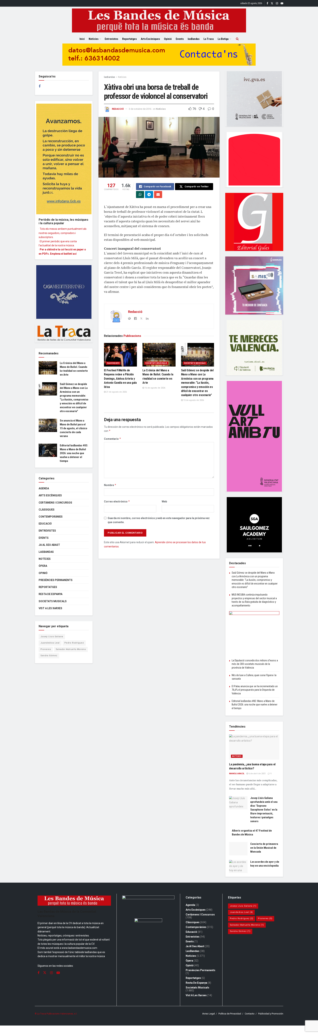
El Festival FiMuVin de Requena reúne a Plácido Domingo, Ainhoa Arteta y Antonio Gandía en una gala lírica (120, 379)
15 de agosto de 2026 (193, 400)
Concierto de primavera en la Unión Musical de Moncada (264, 847)
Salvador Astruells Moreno (71, 649)
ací (75, 253)
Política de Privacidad (229, 1013)
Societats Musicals (156, 363)
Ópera (43, 565)
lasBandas (193, 39)
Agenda (44, 488)
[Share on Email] (158, 194)
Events (180, 39)
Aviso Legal (208, 1013)
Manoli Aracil (236, 773)
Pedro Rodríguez (74, 643)
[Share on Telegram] (149, 194)
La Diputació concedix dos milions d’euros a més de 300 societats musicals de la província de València (255, 664)
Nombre (110, 485)
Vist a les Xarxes (50, 608)
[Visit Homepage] (159, 20)
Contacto (250, 1013)
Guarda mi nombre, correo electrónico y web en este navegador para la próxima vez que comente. (159, 520)
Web (164, 501)
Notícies (93, 39)
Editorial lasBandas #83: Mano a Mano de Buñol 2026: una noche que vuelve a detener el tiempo (74, 453)
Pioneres (45, 649)
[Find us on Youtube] (282, 3)
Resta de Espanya (50, 594)
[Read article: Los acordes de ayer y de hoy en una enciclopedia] (238, 866)
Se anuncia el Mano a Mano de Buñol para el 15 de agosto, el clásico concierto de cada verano (73, 428)
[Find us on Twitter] (272, 3)
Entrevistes (111, 39)
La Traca (209, 39)
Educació (45, 523)
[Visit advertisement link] (159, 57)
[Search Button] (237, 39)
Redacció (118, 108)
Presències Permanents (56, 580)
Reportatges (129, 39)
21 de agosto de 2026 (116, 392)
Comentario (112, 438)
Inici (82, 39)
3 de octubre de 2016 (140, 108)
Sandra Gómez (48, 655)
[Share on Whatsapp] (140, 194)
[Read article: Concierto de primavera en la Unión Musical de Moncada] (238, 848)
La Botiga (223, 39)
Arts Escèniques (150, 39)
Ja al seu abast (49, 544)
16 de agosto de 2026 (154, 388)
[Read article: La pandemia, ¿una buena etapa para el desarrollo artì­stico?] (254, 747)
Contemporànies (51, 516)
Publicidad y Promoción (270, 1013)
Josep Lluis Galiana (51, 636)
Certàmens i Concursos (55, 502)
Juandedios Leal (50, 643)
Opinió (168, 39)
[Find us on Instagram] (277, 3)
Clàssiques (113, 363)
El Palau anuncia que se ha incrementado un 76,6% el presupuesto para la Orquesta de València (255, 690)
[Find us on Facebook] (267, 3)
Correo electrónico (117, 501)
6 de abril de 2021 (257, 773)
